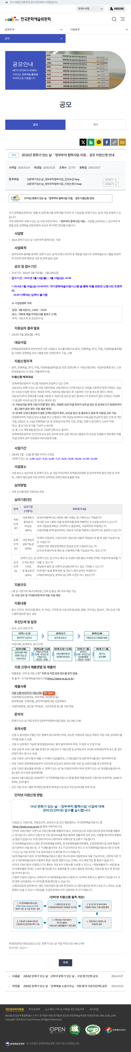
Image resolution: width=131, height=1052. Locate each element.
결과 (95, 124)
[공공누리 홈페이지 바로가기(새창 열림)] (57, 1028)
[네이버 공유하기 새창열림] (91, 142)
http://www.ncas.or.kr (60, 678)
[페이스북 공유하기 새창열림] (106, 142)
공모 (35, 125)
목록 (65, 962)
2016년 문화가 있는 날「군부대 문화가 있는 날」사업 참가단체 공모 (60, 976)
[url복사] (114, 142)
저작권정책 (34, 1009)
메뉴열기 (122, 19)
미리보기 (109, 180)
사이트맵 (93, 1009)
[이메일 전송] (122, 142)
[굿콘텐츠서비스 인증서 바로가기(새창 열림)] (115, 1028)
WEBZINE (119, 8)
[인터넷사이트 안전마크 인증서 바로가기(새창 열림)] (75, 1026)
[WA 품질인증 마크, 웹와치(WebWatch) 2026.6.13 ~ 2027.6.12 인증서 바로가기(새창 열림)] (93, 1026)
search (114, 19)
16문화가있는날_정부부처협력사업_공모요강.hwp (53, 179)
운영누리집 (83, 8)
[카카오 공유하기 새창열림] (98, 142)
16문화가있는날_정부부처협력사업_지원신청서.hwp (54, 184)
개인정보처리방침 (14, 1009)
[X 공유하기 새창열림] (83, 142)
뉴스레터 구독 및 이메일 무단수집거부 (64, 1009)
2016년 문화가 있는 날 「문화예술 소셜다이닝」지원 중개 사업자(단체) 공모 (65, 986)
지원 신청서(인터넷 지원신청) (27, 693)
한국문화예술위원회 (28, 19)
